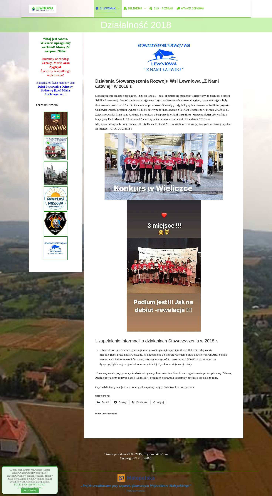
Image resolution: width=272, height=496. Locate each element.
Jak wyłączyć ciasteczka (29, 487)
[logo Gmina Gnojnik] (56, 134)
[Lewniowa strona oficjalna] (42, 8)
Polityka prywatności (136, 491)
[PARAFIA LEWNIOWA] (56, 184)
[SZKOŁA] (56, 159)
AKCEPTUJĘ (29, 490)
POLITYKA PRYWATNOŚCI (30, 484)
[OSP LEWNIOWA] (55, 234)
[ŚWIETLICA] (56, 209)
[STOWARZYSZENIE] (56, 259)
